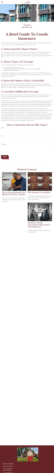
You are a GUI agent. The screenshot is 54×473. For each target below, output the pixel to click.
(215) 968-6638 (9, 466)
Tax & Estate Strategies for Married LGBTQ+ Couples (13, 193)
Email (2, 136)
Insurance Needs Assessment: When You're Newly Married (39, 225)
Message (3, 144)
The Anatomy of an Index (39, 192)
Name (2, 127)
